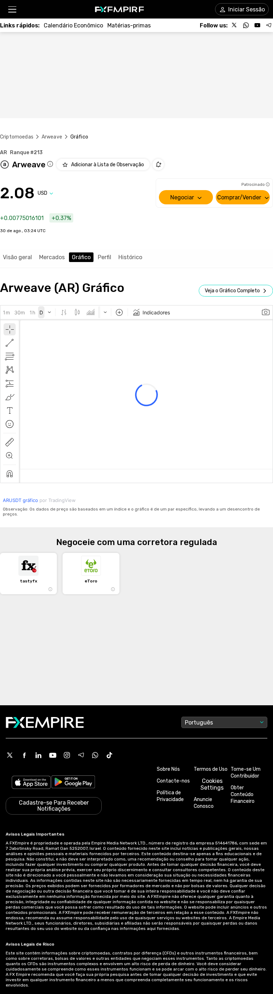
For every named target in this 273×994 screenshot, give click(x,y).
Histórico (130, 257)
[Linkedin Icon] (38, 755)
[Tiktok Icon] (109, 755)
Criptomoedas (16, 137)
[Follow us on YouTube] (257, 25)
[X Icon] (10, 755)
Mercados (52, 257)
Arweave (52, 137)
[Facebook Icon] (24, 755)
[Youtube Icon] (52, 755)
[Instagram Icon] (67, 755)
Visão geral (17, 257)
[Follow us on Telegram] (268, 25)
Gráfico (81, 257)
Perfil (104, 257)
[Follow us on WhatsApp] (246, 25)
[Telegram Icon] (81, 755)
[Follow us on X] (234, 25)
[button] (12, 9)
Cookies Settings (212, 784)
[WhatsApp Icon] (95, 755)
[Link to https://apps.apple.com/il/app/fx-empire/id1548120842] (31, 783)
